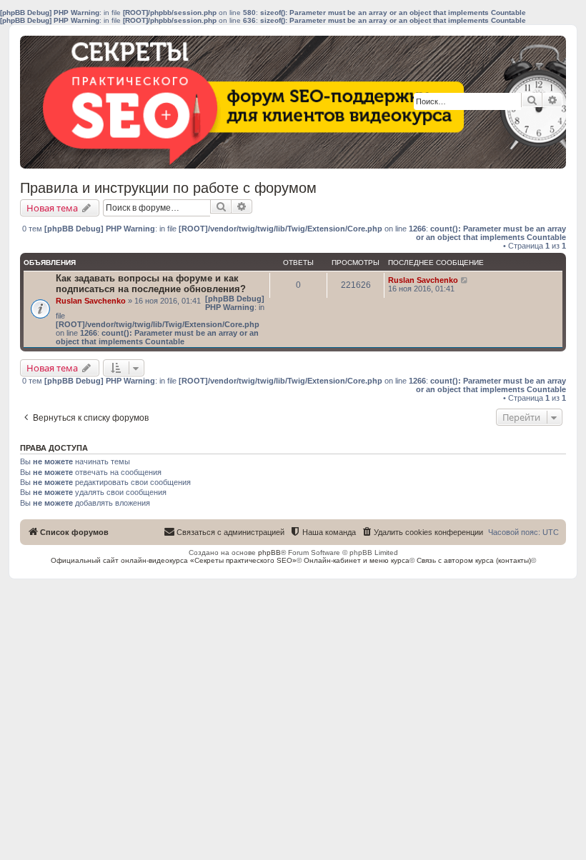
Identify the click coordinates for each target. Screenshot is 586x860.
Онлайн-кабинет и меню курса (356, 560)
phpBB (269, 552)
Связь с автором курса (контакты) (474, 560)
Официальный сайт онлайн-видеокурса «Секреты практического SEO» (174, 560)
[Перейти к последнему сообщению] (465, 280)
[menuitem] (422, 532)
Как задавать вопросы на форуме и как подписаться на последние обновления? (151, 283)
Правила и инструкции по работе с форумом (168, 188)
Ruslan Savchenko (91, 300)
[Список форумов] (125, 106)
